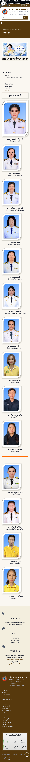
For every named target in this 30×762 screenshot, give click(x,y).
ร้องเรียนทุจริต (5, 720)
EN (26, 5)
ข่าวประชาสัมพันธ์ (6, 694)
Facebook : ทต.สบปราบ (7, 726)
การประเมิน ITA (5, 704)
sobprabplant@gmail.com (15, 664)
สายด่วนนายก (5, 724)
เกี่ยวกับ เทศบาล (5, 690)
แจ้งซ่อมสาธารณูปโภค (7, 722)
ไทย (23, 5)
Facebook (4, 759)
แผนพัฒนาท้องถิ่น (6, 706)
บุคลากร (7, 90)
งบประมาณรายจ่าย (6, 710)
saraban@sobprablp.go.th (15, 659)
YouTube (8, 759)
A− (4, 5)
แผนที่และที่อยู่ (5, 718)
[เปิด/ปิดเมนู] (1, 23)
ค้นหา (25, 18)
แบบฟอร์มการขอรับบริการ (8, 697)
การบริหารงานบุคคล (6, 713)
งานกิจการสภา (5, 708)
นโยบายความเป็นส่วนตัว (21, 758)
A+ (9, 5)
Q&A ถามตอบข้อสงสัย (7, 699)
